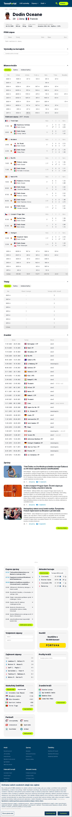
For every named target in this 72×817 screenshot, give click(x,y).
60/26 (17, 251)
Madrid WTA (14, 176)
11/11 (27, 90)
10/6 (46, 262)
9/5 (46, 79)
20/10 (45, 86)
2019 (7, 105)
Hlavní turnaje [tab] (44, 573)
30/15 (17, 101)
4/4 (18, 270)
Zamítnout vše (50, 813)
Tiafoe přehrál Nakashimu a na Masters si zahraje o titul (19, 573)
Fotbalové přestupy (31, 773)
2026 (7, 79)
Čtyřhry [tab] (15, 286)
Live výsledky (13, 720)
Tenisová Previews (31, 753)
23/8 (46, 259)
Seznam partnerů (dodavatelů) (11, 808)
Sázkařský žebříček (53, 756)
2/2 (56, 90)
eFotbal (26, 729)
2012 (7, 266)
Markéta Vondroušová (9, 759)
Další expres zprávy (26, 625)
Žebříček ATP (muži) (53, 751)
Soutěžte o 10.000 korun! (52, 638)
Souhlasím (63, 813)
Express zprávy (30, 759)
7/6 (27, 101)
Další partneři (28, 733)
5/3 (37, 79)
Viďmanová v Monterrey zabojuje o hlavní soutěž (20, 588)
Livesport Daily (29, 775)
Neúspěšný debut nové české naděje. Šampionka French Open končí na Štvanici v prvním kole (44, 510)
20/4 (46, 101)
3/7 (27, 79)
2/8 (27, 255)
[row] (36, 79)
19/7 (27, 251)
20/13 (17, 266)
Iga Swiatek (7, 761)
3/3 (56, 251)
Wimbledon (7, 778)
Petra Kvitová (7, 756)
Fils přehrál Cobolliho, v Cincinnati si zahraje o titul (20, 593)
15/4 (36, 90)
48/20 (17, 105)
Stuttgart (14, 233)
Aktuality (32, 482)
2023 (7, 90)
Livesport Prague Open (18, 214)
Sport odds (27, 725)
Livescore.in (13, 725)
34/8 (46, 90)
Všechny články (62, 528)
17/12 (27, 94)
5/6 (18, 82)
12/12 (27, 97)
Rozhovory (29, 756)
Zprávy (26, 720)
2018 (7, 109)
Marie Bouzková (8, 764)
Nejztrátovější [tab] (22, 689)
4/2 (56, 109)
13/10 (45, 255)
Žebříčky (51, 747)
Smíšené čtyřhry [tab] (25, 70)
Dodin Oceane (13, 9)
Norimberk (14, 139)
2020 (7, 101)
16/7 (36, 105)
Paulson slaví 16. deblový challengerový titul (17, 603)
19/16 (17, 79)
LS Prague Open (30, 778)
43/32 (17, 97)
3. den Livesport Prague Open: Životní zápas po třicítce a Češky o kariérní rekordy (43, 487)
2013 (7, 262)
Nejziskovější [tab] (11, 689)
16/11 (46, 266)
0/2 (56, 94)
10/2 (36, 262)
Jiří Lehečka (7, 753)
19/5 (46, 105)
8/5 (37, 97)
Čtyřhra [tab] (15, 70)
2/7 (27, 109)
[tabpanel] (36, 174)
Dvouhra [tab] (7, 70)
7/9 (46, 94)
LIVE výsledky (24, 3)
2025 (7, 82)
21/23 (17, 113)
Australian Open (8, 773)
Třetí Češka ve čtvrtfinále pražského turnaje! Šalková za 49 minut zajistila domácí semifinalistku (46, 468)
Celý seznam (61, 702)
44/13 (17, 259)
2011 (7, 270)
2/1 (56, 79)
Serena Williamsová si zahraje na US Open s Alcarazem (20, 615)
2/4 (37, 101)
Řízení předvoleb (8, 813)
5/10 (36, 113)
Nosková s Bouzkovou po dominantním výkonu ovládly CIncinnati (18, 609)
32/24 (17, 86)
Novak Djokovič (8, 751)
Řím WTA (13, 158)
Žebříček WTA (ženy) (53, 753)
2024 (7, 86)
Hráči (6, 9)
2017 (7, 113)
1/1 (65, 101)
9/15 (18, 109)
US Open (6, 781)
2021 (7, 97)
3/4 (56, 113)
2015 (7, 255)
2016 (7, 251)
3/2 (37, 270)
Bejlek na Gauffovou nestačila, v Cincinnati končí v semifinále (20, 583)
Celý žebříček (28, 709)
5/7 (37, 251)
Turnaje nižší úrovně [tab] (57, 573)
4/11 (37, 94)
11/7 (27, 105)
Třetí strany (61, 799)
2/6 (27, 86)
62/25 (17, 90)
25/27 (17, 255)
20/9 (17, 262)
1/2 (46, 109)
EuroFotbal (12, 729)
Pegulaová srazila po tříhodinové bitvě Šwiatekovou (20, 578)
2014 (7, 259)
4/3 (56, 97)
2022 (7, 94)
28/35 (17, 94)
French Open (14, 121)
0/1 (56, 86)
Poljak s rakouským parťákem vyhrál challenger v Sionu (20, 598)
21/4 (36, 259)
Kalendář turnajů (9, 769)
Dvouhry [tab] (7, 286)
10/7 (36, 86)
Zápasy (34, 3)
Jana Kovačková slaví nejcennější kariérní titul (20, 620)
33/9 (46, 251)
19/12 (45, 97)
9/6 (27, 113)
